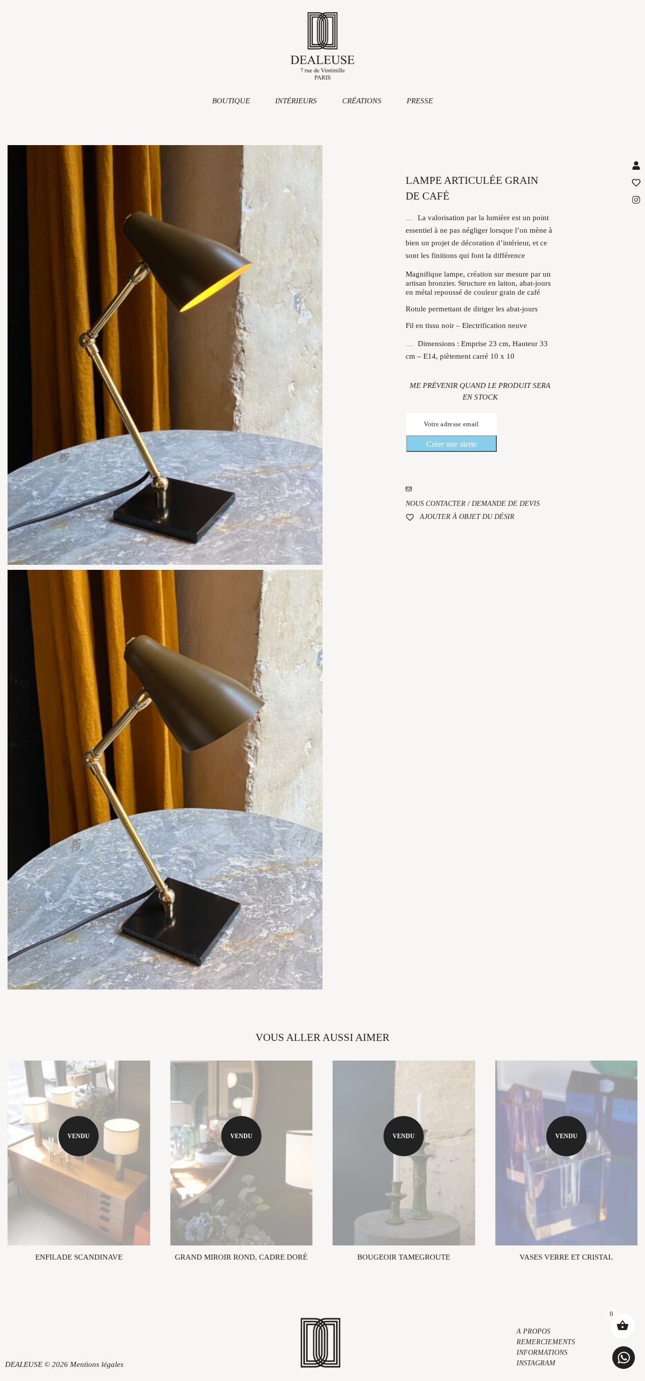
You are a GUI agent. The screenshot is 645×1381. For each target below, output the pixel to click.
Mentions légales (96, 1364)
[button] (623, 1357)
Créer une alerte (451, 444)
